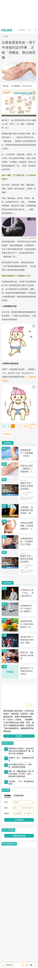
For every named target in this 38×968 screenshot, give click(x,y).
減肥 (6, 36)
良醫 (3, 36)
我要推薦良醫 (19, 836)
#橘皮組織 (7, 434)
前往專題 (19, 736)
